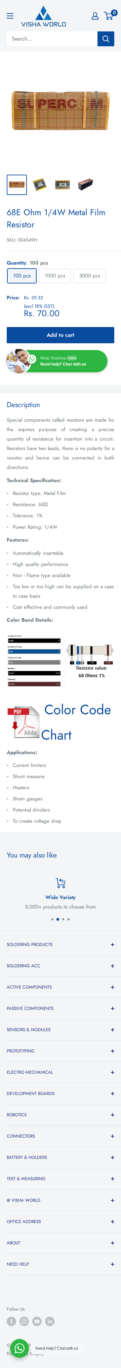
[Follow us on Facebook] (11, 1321)
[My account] (95, 16)
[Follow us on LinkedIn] (49, 1321)
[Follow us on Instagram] (24, 1321)
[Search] (105, 38)
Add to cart (60, 335)
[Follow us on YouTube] (37, 1321)
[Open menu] (10, 16)
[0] (109, 16)
